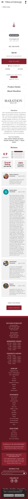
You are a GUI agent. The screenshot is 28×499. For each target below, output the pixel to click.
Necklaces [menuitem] (14, 380)
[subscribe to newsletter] (24, 473)
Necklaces (11, 140)
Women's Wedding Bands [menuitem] (14, 373)
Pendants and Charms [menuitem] (14, 382)
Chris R (11, 284)
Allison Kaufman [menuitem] (14, 397)
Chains (16, 140)
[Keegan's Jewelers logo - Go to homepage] (14, 2)
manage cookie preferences (15, 491)
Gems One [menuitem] (14, 406)
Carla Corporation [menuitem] (14, 401)
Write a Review (14, 308)
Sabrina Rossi (13, 190)
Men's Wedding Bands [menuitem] (14, 374)
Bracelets (6, 140)
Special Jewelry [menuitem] (14, 390)
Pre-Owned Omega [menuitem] (14, 418)
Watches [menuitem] (14, 388)
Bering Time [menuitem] (14, 399)
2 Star (12, 156)
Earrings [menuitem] (14, 378)
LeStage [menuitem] (14, 410)
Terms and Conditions (14, 438)
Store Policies (14, 433)
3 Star (12, 154)
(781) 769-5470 (14, 41)
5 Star (12, 151)
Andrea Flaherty (13, 174)
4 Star (12, 153)
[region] (14, 24)
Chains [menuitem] (14, 386)
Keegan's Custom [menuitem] (14, 408)
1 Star (12, 157)
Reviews (14, 147)
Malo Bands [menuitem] (14, 412)
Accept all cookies (19, 495)
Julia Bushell (12, 261)
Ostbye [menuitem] (14, 416)
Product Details (14, 86)
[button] (6, 2)
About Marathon (14, 91)
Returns (20, 69)
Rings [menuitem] (14, 376)
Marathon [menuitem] (14, 414)
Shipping (7, 69)
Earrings (10, 138)
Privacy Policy (14, 436)
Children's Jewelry (6, 7)
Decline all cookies (8, 495)
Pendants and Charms (17, 138)
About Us (14, 431)
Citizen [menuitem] (14, 404)
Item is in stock (14, 77)
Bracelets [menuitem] (14, 384)
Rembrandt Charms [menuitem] (14, 422)
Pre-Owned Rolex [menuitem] (14, 420)
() (23, 151)
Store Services (14, 435)
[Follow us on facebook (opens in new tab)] (12, 480)
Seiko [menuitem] (14, 424)
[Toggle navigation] (2, 2)
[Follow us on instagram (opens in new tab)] (16, 480)
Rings (5, 138)
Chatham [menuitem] (14, 403)
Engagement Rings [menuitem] (14, 371)
